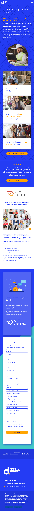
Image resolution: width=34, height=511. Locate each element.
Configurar (15, 504)
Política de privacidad (12, 422)
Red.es (19, 171)
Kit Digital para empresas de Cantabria (16, 483)
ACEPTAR (9, 507)
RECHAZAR (18, 507)
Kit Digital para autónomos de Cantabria (16, 486)
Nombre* (8, 352)
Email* (7, 360)
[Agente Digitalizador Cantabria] (5, 2)
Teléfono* (8, 368)
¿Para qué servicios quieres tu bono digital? (16, 384)
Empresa (8, 376)
